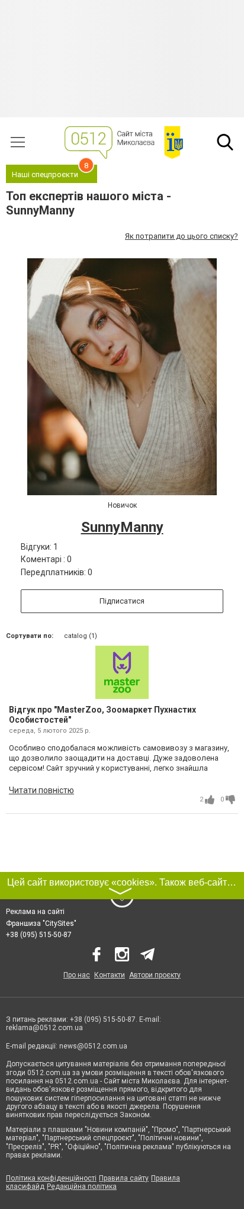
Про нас (76, 975)
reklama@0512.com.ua (44, 1028)
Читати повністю (41, 790)
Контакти (109, 975)
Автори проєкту (155, 975)
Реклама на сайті (35, 911)
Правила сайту (124, 1178)
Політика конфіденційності (51, 1178)
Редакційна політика (82, 1186)
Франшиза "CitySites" (41, 923)
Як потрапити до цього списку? (181, 236)
